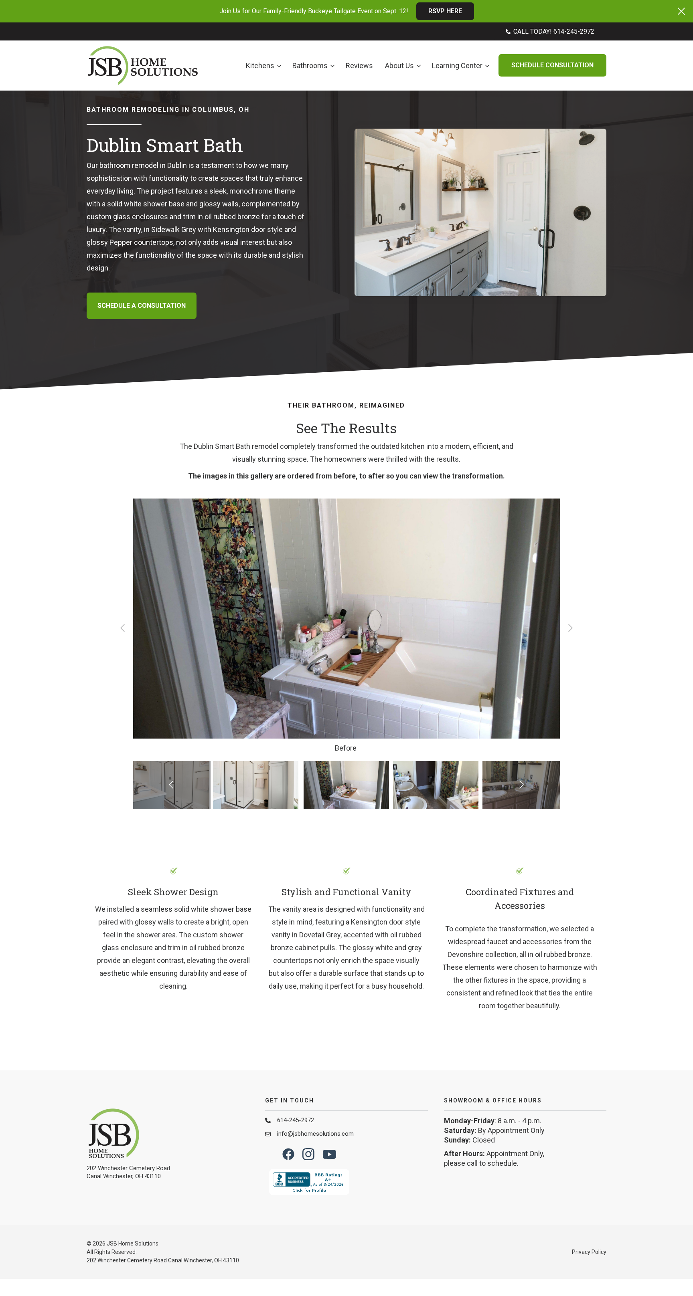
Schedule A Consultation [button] (141, 305)
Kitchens (260, 65)
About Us (399, 65)
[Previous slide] (123, 628)
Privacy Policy (589, 1252)
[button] (681, 11)
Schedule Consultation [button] (552, 65)
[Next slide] (570, 628)
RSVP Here (445, 11)
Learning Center (457, 65)
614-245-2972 (295, 1120)
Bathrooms (310, 65)
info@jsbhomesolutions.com (315, 1133)
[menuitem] (550, 31)
